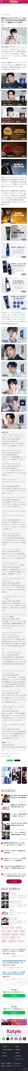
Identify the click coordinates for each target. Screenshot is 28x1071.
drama (5, 1056)
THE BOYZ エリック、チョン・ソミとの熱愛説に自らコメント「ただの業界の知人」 (15, 859)
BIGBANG (13, 937)
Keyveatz (9, 930)
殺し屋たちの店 (12, 941)
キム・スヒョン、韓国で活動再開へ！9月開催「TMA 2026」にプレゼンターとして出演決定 (18, 815)
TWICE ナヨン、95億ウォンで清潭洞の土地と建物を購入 (14, 851)
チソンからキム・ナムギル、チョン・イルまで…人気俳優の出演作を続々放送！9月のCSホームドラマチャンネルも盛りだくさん (15, 875)
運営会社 (3, 1063)
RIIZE (3, 930)
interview (18, 1056)
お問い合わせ (18, 1063)
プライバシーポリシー (16, 1065)
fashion (18, 1049)
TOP (2, 15)
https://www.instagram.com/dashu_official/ (14, 748)
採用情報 (8, 1065)
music (4, 1053)
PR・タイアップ (20, 1059)
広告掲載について (10, 1063)
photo (17, 1053)
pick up (5, 1046)
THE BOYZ (22, 930)
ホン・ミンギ (5, 937)
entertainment (7, 1049)
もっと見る (14, 881)
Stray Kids (19, 927)
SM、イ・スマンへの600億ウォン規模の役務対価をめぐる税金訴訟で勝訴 (18, 833)
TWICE (12, 927)
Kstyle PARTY (21, 941)
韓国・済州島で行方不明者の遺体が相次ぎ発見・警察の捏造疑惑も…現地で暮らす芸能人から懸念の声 (18, 797)
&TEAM (15, 930)
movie (17, 1046)
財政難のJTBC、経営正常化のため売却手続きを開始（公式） (18, 805)
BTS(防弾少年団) (5, 934)
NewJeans (22, 934)
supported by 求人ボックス (22, 982)
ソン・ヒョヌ (5, 927)
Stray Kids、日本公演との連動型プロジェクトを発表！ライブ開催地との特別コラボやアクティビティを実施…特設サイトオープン (15, 867)
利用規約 (3, 1065)
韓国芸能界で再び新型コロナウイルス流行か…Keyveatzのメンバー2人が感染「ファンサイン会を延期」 (15, 844)
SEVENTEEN (14, 934)
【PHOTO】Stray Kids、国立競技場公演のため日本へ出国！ (18, 824)
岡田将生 (4, 941)
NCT (19, 937)
